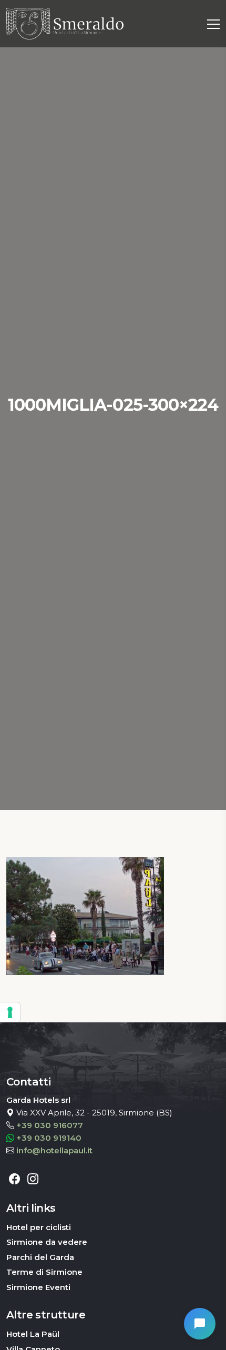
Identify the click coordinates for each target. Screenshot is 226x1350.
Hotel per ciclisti (38, 1227)
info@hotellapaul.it (54, 1150)
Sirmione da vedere (46, 1242)
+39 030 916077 (49, 1125)
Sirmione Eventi (38, 1287)
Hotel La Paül (32, 1334)
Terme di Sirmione (44, 1272)
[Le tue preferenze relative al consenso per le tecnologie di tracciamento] (10, 1012)
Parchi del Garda (40, 1257)
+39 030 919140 (48, 1138)
